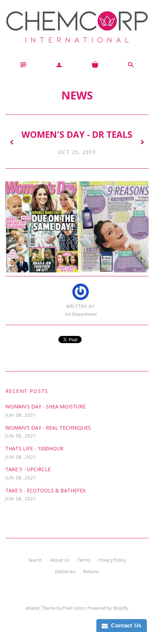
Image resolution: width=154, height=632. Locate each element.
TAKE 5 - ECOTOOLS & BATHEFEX (45, 490)
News (77, 95)
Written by (80, 306)
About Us (59, 560)
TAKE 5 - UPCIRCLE (27, 469)
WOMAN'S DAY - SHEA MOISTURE (45, 406)
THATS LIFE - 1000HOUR (34, 448)
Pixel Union (74, 608)
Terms (83, 560)
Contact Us (124, 625)
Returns (91, 571)
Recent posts (26, 391)
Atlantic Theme (40, 608)
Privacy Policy (112, 560)
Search (35, 560)
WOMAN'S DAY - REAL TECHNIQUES (48, 427)
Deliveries (65, 571)
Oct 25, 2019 (77, 152)
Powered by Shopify (107, 608)
